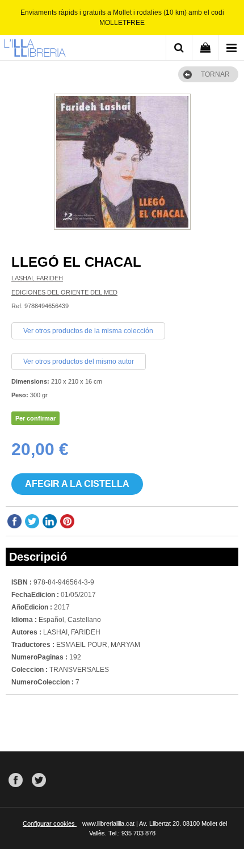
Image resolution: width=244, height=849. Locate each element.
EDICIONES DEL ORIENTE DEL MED (64, 292)
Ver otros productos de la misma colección (88, 331)
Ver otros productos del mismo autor (78, 361)
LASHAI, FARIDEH (37, 278)
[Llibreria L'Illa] (34, 49)
